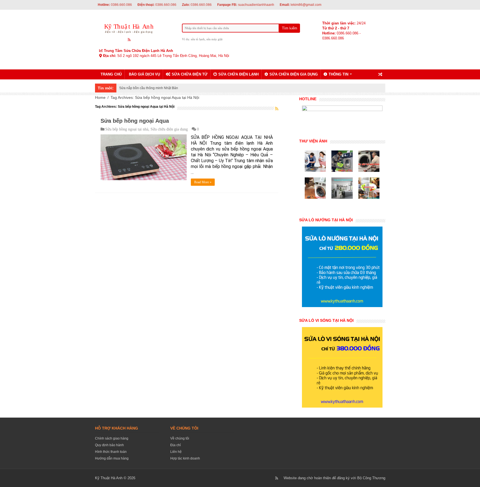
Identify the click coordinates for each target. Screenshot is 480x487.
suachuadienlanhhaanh (245, 5)
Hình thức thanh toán (111, 452)
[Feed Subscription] (276, 108)
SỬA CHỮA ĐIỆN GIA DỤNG (293, 74)
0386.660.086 (115, 5)
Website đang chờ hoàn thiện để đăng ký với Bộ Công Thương (334, 478)
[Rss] (129, 39)
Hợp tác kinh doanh (185, 458)
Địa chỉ (175, 445)
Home (100, 97)
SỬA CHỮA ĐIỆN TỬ (190, 74)
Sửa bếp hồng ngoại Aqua (135, 121)
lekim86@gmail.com (300, 5)
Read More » (202, 182)
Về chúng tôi (179, 438)
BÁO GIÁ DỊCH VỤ (144, 74)
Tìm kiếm (289, 28)
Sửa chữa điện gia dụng (169, 129)
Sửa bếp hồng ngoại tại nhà (126, 129)
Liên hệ (176, 452)
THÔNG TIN (338, 74)
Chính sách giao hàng (111, 438)
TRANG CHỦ (111, 74)
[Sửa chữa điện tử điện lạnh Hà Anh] (129, 27)
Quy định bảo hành (109, 445)
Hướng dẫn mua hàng (112, 458)
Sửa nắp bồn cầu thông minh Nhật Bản (148, 88)
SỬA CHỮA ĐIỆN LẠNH (238, 74)
